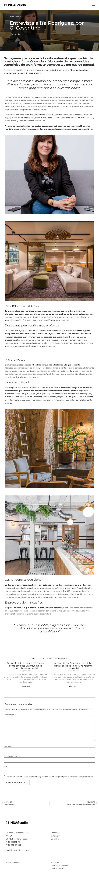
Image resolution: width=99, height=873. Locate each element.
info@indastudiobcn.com (17, 850)
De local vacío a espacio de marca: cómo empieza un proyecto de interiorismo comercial (25, 666)
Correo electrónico (12, 756)
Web (6, 766)
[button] (93, 5)
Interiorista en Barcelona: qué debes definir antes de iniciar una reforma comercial (73, 666)
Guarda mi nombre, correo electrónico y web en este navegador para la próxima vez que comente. (50, 776)
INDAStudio (40, 118)
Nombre (8, 746)
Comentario (10, 715)
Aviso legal (55, 862)
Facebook (55, 833)
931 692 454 (16, 842)
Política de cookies (58, 868)
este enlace (12, 70)
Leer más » (26, 686)
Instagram (55, 836)
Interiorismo (15, 17)
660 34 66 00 (17, 845)
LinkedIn (55, 839)
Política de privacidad (59, 865)
